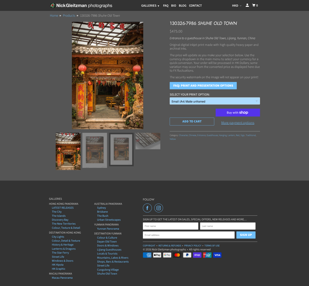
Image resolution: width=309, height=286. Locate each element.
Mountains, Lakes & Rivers (112, 258)
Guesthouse (212, 135)
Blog (182, 5)
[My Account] (247, 5)
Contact (195, 5)
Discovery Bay (60, 220)
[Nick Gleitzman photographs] (81, 5)
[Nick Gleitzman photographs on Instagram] (159, 207)
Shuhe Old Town (107, 274)
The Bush (102, 216)
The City (57, 212)
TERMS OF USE (212, 246)
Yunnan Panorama (108, 229)
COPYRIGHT (149, 246)
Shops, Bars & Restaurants (113, 262)
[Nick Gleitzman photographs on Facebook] (148, 207)
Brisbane (102, 212)
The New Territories (64, 224)
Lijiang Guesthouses (109, 250)
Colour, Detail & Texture (66, 241)
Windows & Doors (62, 261)
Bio (173, 5)
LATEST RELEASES (63, 208)
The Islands (59, 216)
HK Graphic (58, 269)
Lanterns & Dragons (64, 249)
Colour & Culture (107, 238)
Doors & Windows (108, 246)
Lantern (231, 135)
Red (237, 135)
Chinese (192, 135)
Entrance (201, 135)
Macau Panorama (62, 278)
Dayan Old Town (107, 242)
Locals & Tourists (107, 254)
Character (183, 135)
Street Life (58, 257)
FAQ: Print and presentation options (203, 85)
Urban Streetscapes (109, 220)
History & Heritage (62, 245)
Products (69, 15)
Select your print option (189, 94)
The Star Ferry (60, 253)
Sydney (101, 208)
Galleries (149, 5)
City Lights (58, 237)
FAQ (165, 5)
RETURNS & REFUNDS (169, 246)
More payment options (237, 122)
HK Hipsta (57, 265)
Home (54, 15)
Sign (243, 135)
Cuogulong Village (108, 270)
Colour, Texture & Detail (66, 228)
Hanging (223, 135)
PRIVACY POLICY (192, 246)
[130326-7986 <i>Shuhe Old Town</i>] (107, 75)
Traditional (251, 135)
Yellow (173, 139)
